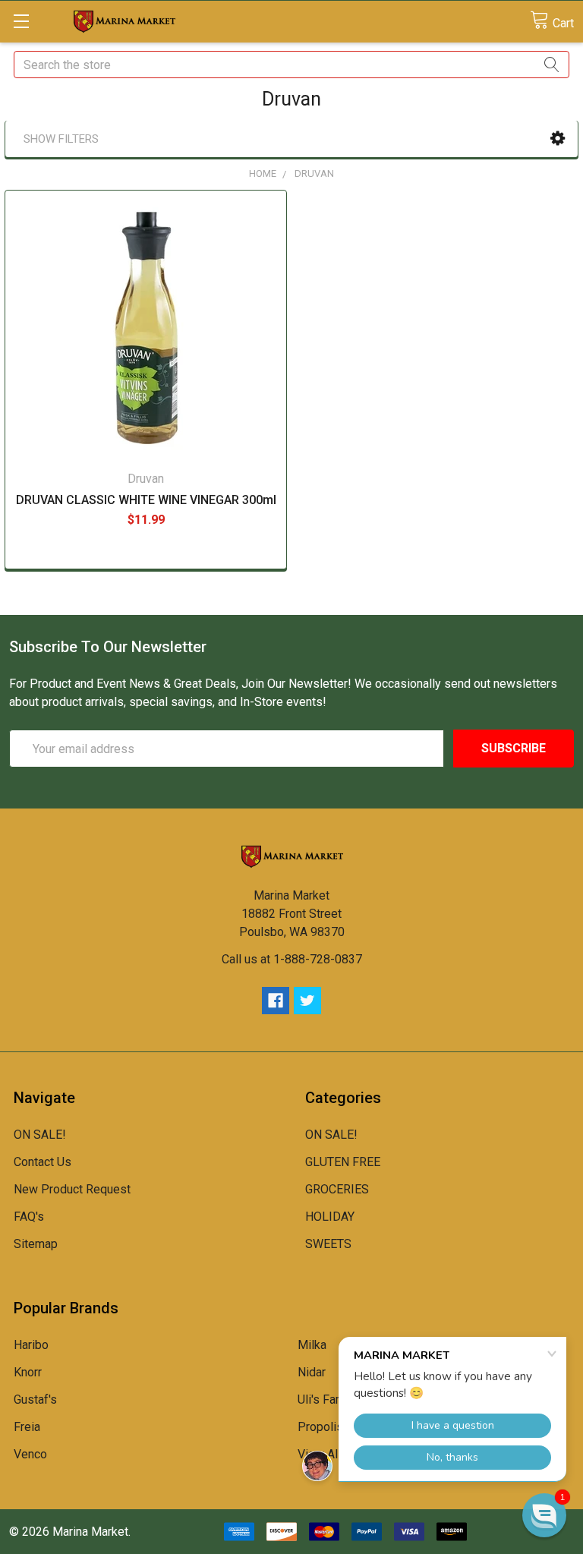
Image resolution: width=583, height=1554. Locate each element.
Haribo (31, 1345)
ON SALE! (40, 1134)
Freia (27, 1427)
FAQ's (29, 1216)
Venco (30, 1454)
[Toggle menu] (21, 21)
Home (262, 173)
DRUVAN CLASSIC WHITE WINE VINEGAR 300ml (146, 500)
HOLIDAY (330, 1216)
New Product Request (72, 1189)
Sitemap (36, 1244)
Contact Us (42, 1162)
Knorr (28, 1372)
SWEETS (328, 1244)
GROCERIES (337, 1189)
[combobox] (291, 64)
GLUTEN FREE (342, 1162)
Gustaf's (35, 1399)
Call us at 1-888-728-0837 (292, 959)
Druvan (314, 173)
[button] (557, 138)
